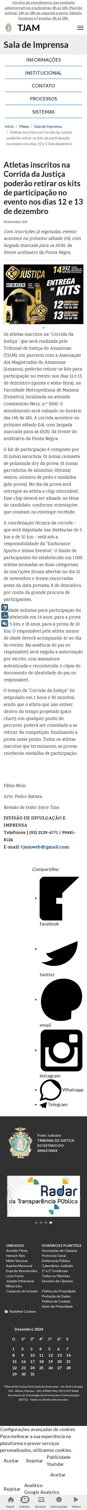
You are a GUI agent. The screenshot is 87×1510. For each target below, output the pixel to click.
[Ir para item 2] (41, 1223)
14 (68, 1355)
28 (68, 1367)
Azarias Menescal (19, 1266)
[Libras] (4, 607)
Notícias (24, 1506)
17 (32, 1361)
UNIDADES (15, 1245)
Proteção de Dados (56, 1296)
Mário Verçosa (17, 1261)
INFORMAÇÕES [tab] (43, 60)
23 (23, 1367)
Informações (59, 1506)
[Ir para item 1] (36, 1223)
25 (41, 1367)
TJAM (28, 27)
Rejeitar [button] (34, 1460)
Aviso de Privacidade (57, 1306)
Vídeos (76, 1506)
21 (68, 1361)
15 (14, 1361)
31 (32, 1374)
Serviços (40, 1506)
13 (59, 1355)
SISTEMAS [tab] (43, 111)
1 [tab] (43, 327)
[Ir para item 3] (45, 1223)
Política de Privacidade (59, 1291)
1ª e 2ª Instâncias (55, 1271)
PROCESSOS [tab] (43, 98)
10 (32, 1355)
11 (41, 1355)
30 (23, 1374)
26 (50, 1367)
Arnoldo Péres (17, 1250)
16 (23, 1361)
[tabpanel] (43, 294)
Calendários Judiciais (57, 1266)
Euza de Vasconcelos (21, 1271)
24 (32, 1367)
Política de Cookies (56, 1301)
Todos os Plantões (56, 1276)
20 (59, 1361)
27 (59, 1367)
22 (14, 1367)
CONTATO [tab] (43, 85)
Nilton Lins (14, 1286)
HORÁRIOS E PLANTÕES (61, 1245)
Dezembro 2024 (28, 1329)
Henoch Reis (15, 1256)
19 (50, 1361)
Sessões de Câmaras (57, 1281)
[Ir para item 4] (50, 1223)
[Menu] (80, 28)
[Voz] (4, 615)
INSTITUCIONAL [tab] (43, 73)
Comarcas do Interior (22, 1291)
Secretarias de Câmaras (59, 1250)
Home (10, 1506)
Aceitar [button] (11, 1460)
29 (14, 1374)
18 (41, 1361)
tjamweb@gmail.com (45, 847)
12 (50, 1355)
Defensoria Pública (56, 1261)
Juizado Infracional (20, 1281)
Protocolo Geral (54, 1256)
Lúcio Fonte (15, 1276)
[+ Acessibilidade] (4, 623)
